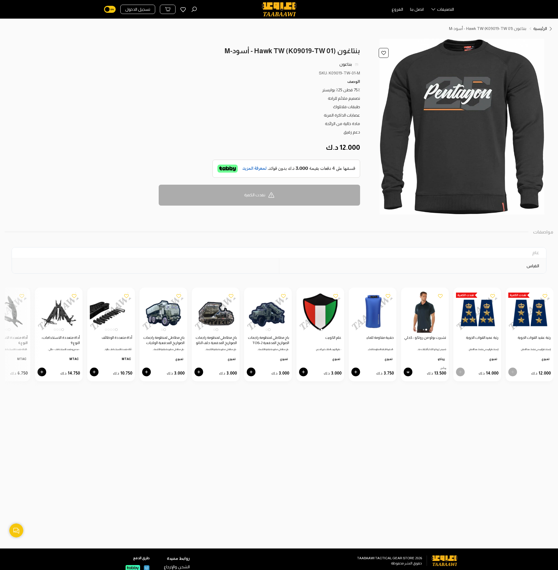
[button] (442, 11)
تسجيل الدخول (137, 9)
